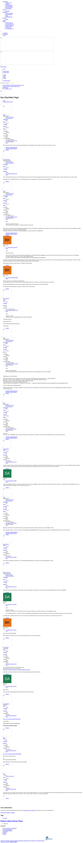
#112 (7, 558)
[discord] (29, 804)
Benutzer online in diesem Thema (12, 821)
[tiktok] (24, 804)
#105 (7, 278)
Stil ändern (3, 826)
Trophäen (5, 124)
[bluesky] (20, 804)
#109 (7, 463)
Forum (4, 77)
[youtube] (11, 804)
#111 (7, 525)
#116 (7, 665)
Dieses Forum (6, 72)
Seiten (4, 75)
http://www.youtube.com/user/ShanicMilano (12, 753)
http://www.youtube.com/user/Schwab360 (11, 719)
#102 (7, 174)
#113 (7, 587)
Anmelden (5, 33)
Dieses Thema (6, 71)
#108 (7, 431)
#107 (7, 366)
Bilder (4, 128)
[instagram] (16, 804)
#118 (7, 716)
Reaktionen (5, 119)
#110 (7, 482)
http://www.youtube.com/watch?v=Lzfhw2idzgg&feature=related (16, 669)
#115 (7, 631)
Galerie (4, 78)
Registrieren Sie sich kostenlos (29, 810)
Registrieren (5, 34)
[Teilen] (1, 104)
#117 (7, 687)
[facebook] (7, 804)
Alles (4, 68)
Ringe (4, 121)
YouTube (5, 818)
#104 (7, 248)
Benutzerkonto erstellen (5, 812)
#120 (7, 790)
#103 (7, 219)
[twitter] (3, 804)
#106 (7, 311)
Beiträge (5, 126)
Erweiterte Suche (6, 80)
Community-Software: (9, 841)
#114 (7, 605)
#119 (7, 751)
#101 (7, 143)
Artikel (4, 74)
